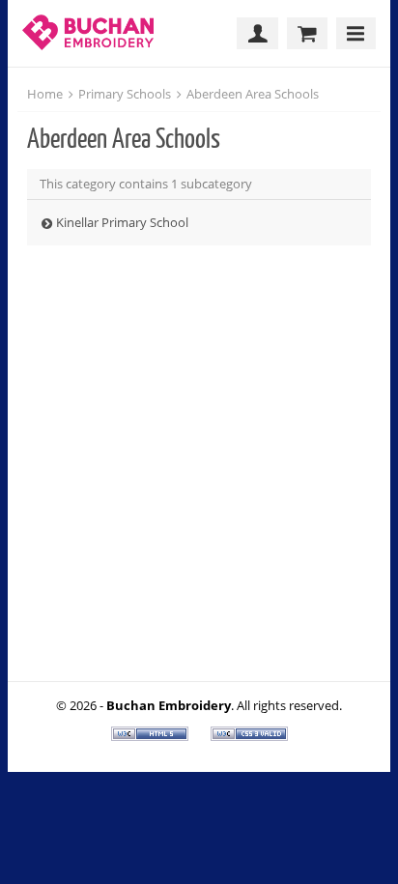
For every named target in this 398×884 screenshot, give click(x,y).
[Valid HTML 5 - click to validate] (151, 736)
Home (45, 93)
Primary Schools (124, 93)
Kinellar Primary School (122, 222)
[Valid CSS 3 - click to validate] (249, 736)
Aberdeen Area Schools (252, 93)
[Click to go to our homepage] (92, 33)
